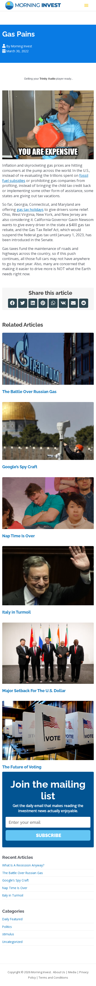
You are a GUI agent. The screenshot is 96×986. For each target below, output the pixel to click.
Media (72, 972)
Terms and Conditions (53, 977)
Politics (7, 927)
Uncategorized (12, 942)
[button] (12, 303)
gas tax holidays (30, 209)
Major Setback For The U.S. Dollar (34, 690)
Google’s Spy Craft (19, 466)
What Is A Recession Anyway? (23, 865)
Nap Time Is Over (18, 535)
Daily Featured (12, 919)
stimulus (8, 934)
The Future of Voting (21, 767)
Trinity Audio (47, 78)
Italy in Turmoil (16, 612)
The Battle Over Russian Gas (29, 391)
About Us (59, 972)
